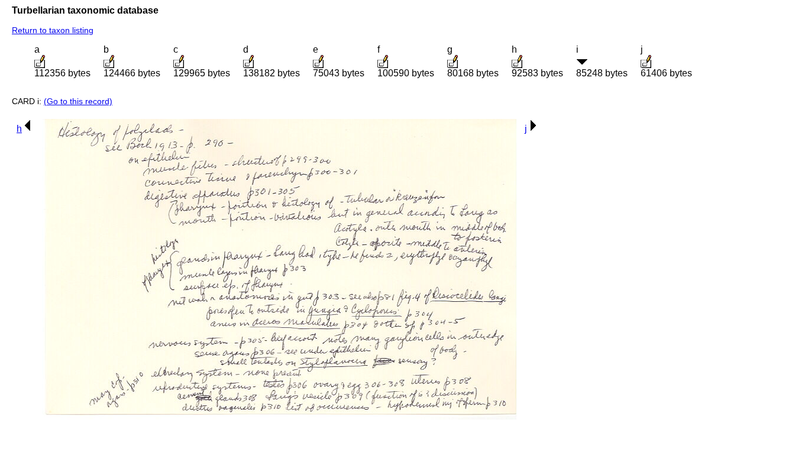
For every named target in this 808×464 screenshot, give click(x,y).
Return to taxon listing (52, 30)
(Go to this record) (78, 101)
